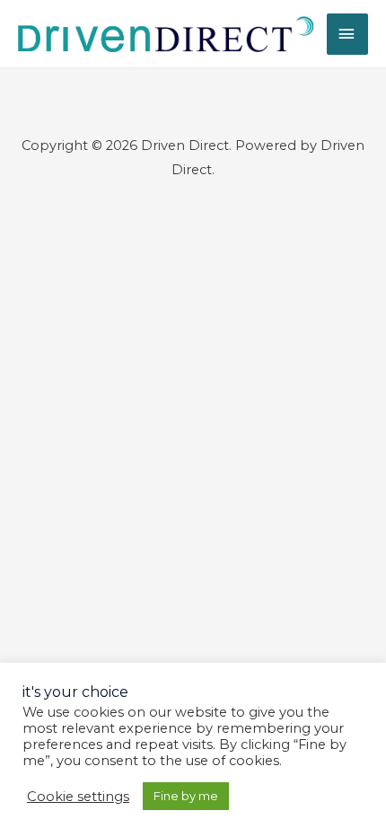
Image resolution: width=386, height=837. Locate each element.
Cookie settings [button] (78, 797)
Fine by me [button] (186, 796)
